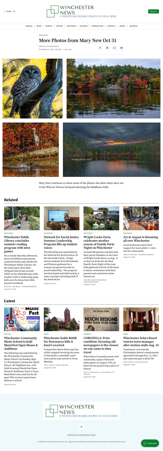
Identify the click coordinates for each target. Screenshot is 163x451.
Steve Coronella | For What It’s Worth (99, 373)
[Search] (14, 11)
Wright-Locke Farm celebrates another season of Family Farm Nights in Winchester (99, 242)
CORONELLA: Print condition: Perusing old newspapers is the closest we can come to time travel (101, 345)
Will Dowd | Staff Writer (56, 365)
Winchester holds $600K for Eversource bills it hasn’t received (60, 341)
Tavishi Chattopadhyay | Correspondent (95, 281)
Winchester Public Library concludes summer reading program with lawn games (17, 244)
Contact (111, 26)
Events (59, 26)
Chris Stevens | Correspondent (138, 255)
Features (71, 26)
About (122, 26)
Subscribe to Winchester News (81, 434)
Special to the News (49, 46)
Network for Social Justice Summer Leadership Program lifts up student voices (61, 242)
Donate (153, 11)
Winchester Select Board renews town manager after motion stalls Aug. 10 (141, 341)
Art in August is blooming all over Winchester (140, 239)
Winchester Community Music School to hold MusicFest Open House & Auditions (21, 343)
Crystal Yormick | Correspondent (20, 287)
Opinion (83, 26)
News (39, 26)
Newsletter (97, 26)
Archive (134, 26)
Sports (48, 26)
